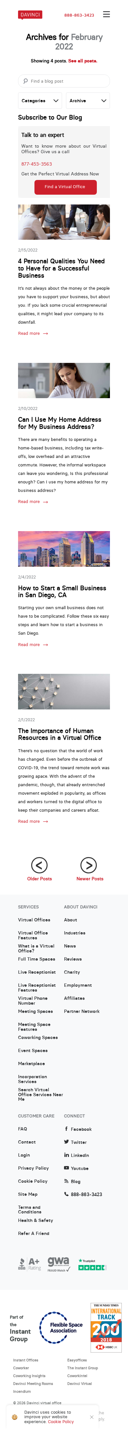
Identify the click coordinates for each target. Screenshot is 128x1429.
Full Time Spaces (36, 959)
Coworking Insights (29, 1375)
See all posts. (82, 61)
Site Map (27, 1194)
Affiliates (74, 998)
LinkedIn (80, 1155)
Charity (72, 972)
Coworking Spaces (38, 1037)
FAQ (22, 1129)
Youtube (80, 1168)
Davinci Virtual (79, 1383)
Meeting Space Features (34, 1027)
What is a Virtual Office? (36, 948)
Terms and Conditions (29, 1210)
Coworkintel (77, 1375)
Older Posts (39, 879)
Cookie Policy (33, 1181)
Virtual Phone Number (33, 1001)
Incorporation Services (32, 1079)
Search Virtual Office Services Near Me (40, 1092)
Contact (27, 1142)
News (70, 946)
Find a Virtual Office (65, 186)
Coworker (21, 1368)
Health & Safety (35, 1220)
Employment (78, 985)
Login (24, 1155)
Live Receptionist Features (37, 988)
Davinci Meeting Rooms (33, 1383)
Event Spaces (33, 1050)
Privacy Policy (33, 1168)
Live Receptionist (37, 972)
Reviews (73, 959)
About (70, 920)
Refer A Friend (33, 1233)
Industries (74, 933)
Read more (29, 333)
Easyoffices (77, 1360)
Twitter (79, 1142)
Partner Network (81, 1011)
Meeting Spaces (35, 1011)
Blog (75, 1181)
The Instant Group (82, 1368)
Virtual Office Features (33, 935)
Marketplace (31, 1063)
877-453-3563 (36, 164)
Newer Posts (89, 879)
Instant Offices (25, 1360)
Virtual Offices (34, 920)
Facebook (81, 1129)
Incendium (22, 1391)
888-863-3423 (79, 15)
